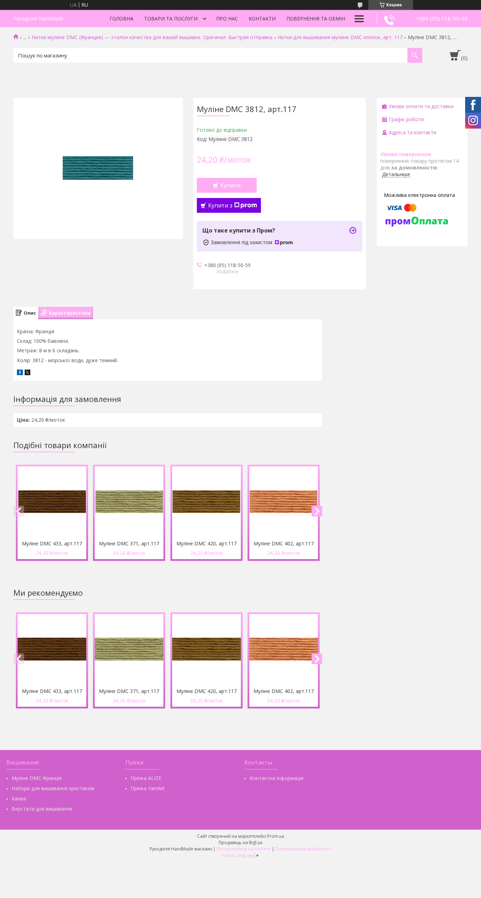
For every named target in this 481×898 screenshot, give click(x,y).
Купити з (220, 205)
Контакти (262, 18)
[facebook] (20, 373)
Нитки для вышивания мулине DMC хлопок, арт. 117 (339, 37)
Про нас (227, 18)
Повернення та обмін (315, 18)
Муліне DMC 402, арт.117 (284, 543)
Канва (19, 798)
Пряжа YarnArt (148, 788)
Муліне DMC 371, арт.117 (129, 543)
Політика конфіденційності (303, 849)
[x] (27, 373)
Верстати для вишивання (42, 808)
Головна (121, 18)
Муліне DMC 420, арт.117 (206, 543)
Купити (230, 185)
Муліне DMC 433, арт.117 (52, 543)
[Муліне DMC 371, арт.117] (129, 501)
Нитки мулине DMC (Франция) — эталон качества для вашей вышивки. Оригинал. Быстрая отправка (152, 37)
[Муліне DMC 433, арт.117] (52, 501)
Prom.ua (275, 836)
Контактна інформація (277, 778)
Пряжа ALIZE (146, 778)
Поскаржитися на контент (244, 849)
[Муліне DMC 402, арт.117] (283, 501)
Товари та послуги (171, 18)
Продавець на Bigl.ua (240, 843)
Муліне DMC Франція (37, 778)
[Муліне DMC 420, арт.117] (206, 501)
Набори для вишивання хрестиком (53, 788)
